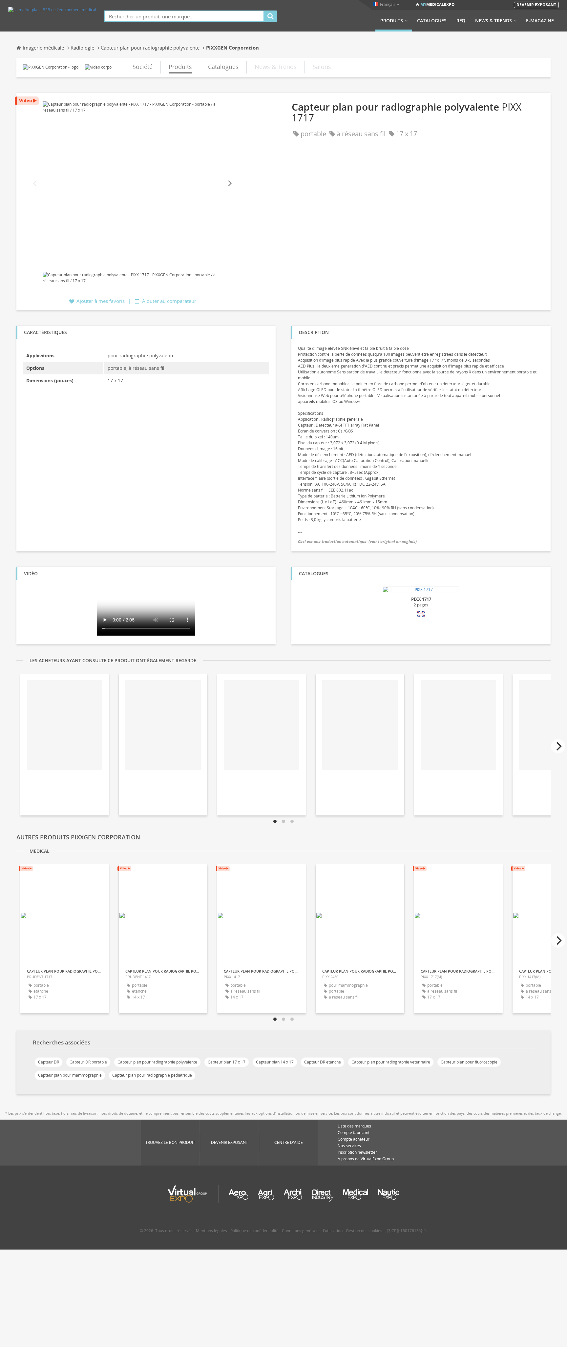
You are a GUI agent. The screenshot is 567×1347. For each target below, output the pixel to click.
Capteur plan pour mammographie (70, 1075)
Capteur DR (48, 1062)
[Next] (229, 183)
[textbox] (184, 16)
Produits (391, 21)
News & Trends (493, 21)
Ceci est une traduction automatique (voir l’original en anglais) (357, 541)
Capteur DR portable (88, 1062)
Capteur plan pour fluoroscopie (469, 1062)
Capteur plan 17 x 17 (226, 1062)
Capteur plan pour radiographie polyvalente (157, 1062)
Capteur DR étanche (322, 1062)
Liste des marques (354, 1126)
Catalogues (432, 21)
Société (143, 67)
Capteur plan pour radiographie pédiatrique (152, 1075)
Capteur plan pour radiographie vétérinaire (390, 1062)
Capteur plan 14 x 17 (275, 1062)
